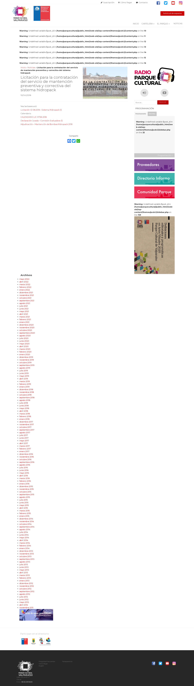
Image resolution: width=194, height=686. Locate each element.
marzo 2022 (24, 284)
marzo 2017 (24, 446)
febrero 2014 (25, 546)
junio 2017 (24, 438)
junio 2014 (24, 535)
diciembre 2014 (26, 519)
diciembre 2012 (26, 583)
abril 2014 (23, 540)
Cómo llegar (126, 2)
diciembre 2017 (26, 422)
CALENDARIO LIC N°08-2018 (34, 117)
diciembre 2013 (26, 551)
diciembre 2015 (26, 486)
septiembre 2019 (26, 365)
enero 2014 (24, 548)
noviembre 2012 (26, 586)
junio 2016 (23, 470)
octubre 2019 (25, 363)
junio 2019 (24, 373)
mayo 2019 (24, 376)
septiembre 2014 (26, 527)
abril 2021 (23, 314)
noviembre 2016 (26, 457)
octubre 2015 (25, 492)
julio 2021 (23, 306)
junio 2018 (24, 406)
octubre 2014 (25, 524)
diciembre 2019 (26, 357)
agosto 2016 (24, 465)
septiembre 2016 (26, 462)
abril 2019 (23, 379)
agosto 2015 (24, 497)
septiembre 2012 (26, 591)
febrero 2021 (25, 319)
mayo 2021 (24, 311)
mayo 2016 (24, 473)
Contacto (143, 2)
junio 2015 (23, 503)
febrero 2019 (25, 384)
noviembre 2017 (26, 424)
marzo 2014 (24, 543)
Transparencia (67, 661)
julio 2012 (23, 597)
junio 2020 (24, 341)
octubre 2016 (25, 459)
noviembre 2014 (26, 521)
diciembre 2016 (26, 454)
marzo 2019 (24, 381)
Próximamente (141, 114)
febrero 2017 (25, 449)
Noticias (178, 24)
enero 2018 (24, 419)
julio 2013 (23, 564)
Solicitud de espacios (172, 13)
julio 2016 (23, 468)
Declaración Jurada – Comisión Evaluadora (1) (42, 121)
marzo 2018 (24, 414)
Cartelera (147, 24)
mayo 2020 (24, 344)
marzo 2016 (24, 478)
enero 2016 (24, 484)
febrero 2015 (25, 513)
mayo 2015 (24, 505)
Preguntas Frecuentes (47, 661)
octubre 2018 (25, 395)
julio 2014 (23, 532)
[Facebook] (69, 141)
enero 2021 (24, 322)
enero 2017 (24, 451)
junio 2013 (24, 567)
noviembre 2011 (26, 608)
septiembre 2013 (26, 559)
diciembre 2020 (26, 325)
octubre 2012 (25, 589)
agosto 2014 (24, 529)
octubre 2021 (25, 298)
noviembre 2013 (26, 554)
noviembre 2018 (26, 392)
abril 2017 (23, 443)
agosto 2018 (24, 400)
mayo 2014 (24, 538)
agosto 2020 (25, 336)
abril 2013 (23, 573)
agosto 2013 (24, 562)
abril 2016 (23, 476)
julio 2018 (23, 403)
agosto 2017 (24, 433)
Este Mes (152, 114)
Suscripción (108, 2)
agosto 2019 (24, 368)
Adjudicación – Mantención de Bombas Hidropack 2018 (46, 124)
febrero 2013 (25, 578)
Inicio (136, 24)
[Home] (31, 13)
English (41, 666)
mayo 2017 (24, 441)
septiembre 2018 (26, 398)
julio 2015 (23, 500)
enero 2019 (24, 387)
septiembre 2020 (27, 333)
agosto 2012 (24, 594)
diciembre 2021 (26, 292)
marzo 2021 (24, 317)
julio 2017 (23, 435)
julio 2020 (23, 338)
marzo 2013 (24, 575)
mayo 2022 (24, 279)
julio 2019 (23, 371)
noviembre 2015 (26, 489)
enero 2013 (24, 581)
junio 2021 (24, 309)
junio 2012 (24, 599)
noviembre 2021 (26, 295)
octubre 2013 (25, 556)
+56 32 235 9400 (26, 682)
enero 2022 (24, 290)
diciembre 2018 (26, 389)
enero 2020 (24, 354)
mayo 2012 (24, 602)
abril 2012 (23, 605)
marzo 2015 (24, 511)
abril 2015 (23, 508)
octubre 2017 (25, 427)
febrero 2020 (25, 352)
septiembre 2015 (26, 494)
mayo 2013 (24, 570)
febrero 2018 (25, 416)
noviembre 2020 (26, 328)
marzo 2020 (24, 349)
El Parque (162, 24)
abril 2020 (24, 346)
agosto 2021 (24, 303)
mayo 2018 (24, 408)
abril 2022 (23, 282)
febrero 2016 (25, 481)
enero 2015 (24, 516)
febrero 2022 (25, 287)
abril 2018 (23, 411)
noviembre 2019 (26, 360)
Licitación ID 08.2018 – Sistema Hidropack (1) (41, 110)
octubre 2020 (25, 330)
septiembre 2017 (26, 430)
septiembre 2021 (26, 301)
